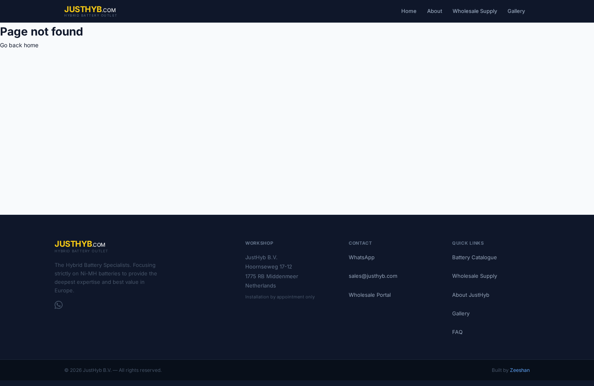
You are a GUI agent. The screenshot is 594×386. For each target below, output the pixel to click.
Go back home (19, 45)
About (434, 11)
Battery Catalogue (474, 257)
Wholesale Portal (370, 295)
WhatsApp (362, 257)
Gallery (516, 11)
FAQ (457, 332)
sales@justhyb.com (373, 276)
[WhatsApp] (59, 305)
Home (409, 11)
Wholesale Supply (475, 11)
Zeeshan (520, 370)
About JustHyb (470, 295)
